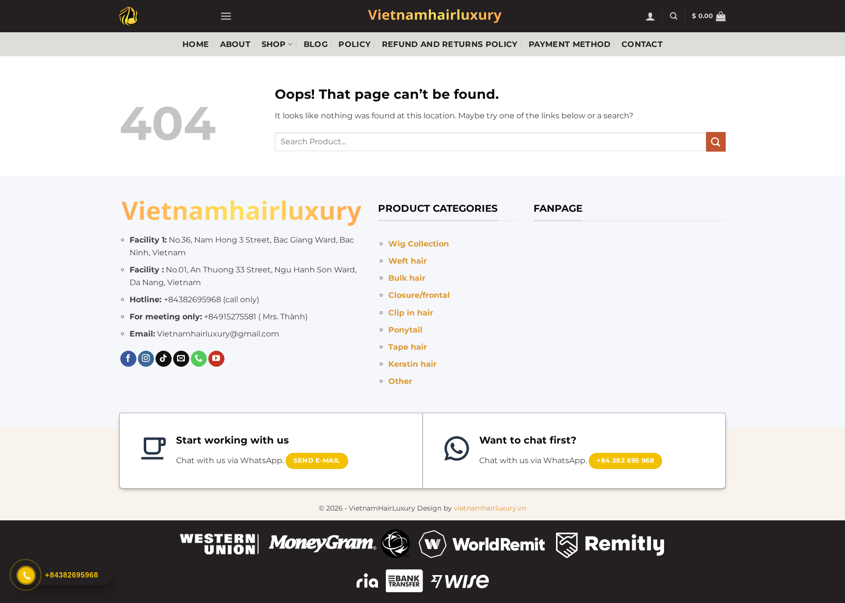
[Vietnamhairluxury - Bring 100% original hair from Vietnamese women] (162, 16)
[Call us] (199, 359)
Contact (642, 44)
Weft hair (407, 261)
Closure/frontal (419, 295)
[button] (226, 16)
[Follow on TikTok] (164, 359)
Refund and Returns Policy (450, 44)
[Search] (673, 16)
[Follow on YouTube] (216, 359)
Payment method (569, 44)
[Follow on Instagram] (146, 359)
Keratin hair (412, 364)
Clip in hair (410, 312)
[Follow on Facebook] (128, 359)
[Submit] (716, 141)
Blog (316, 44)
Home (195, 44)
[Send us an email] (181, 359)
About (235, 44)
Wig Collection (418, 243)
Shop (274, 44)
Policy (354, 44)
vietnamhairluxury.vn (490, 508)
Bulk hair (406, 278)
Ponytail (405, 330)
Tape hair (407, 347)
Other (400, 381)
